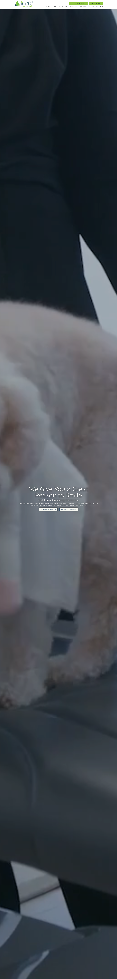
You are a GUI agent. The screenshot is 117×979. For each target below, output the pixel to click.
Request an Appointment (78, 3)
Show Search (67, 3)
